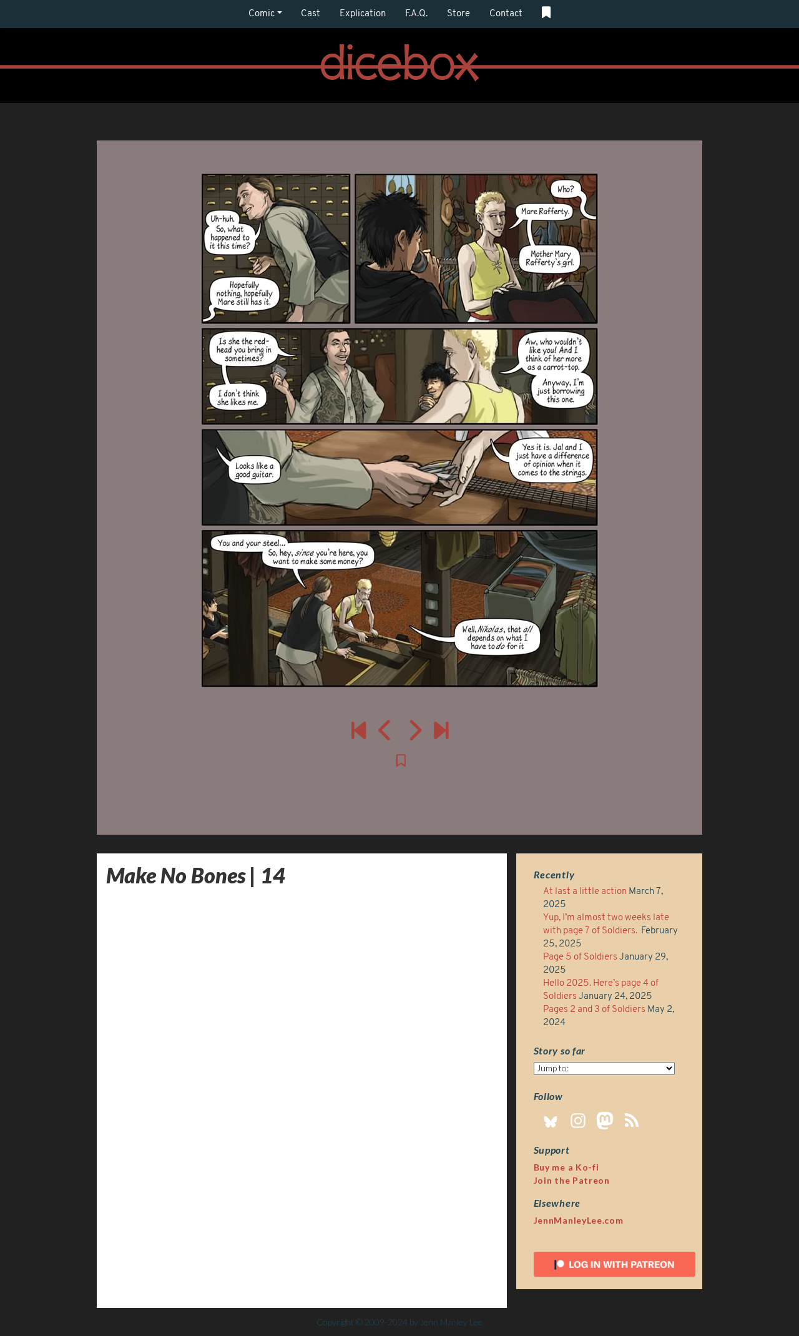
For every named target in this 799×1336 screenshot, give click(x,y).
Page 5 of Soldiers (580, 957)
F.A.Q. (416, 14)
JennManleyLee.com (579, 1220)
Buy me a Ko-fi (566, 1167)
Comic (261, 14)
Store (458, 14)
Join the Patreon (572, 1180)
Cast (310, 14)
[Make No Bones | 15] (399, 431)
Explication (363, 14)
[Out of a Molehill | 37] (441, 730)
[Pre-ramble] (358, 730)
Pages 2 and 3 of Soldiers (594, 1009)
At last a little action (585, 891)
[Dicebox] (399, 66)
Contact (505, 14)
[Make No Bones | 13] (385, 730)
